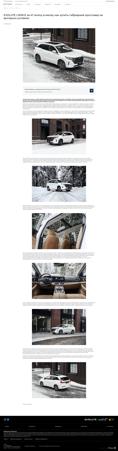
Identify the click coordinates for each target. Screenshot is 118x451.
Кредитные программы (15, 439)
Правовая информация (30, 446)
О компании (67, 4)
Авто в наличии (18, 4)
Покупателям (38, 4)
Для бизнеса (57, 4)
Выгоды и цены (28, 439)
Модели (28, 4)
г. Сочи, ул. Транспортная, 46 (21, 1)
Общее (5, 439)
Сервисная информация (41, 439)
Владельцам (48, 4)
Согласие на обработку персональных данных (49, 446)
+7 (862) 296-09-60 (110, 1)
